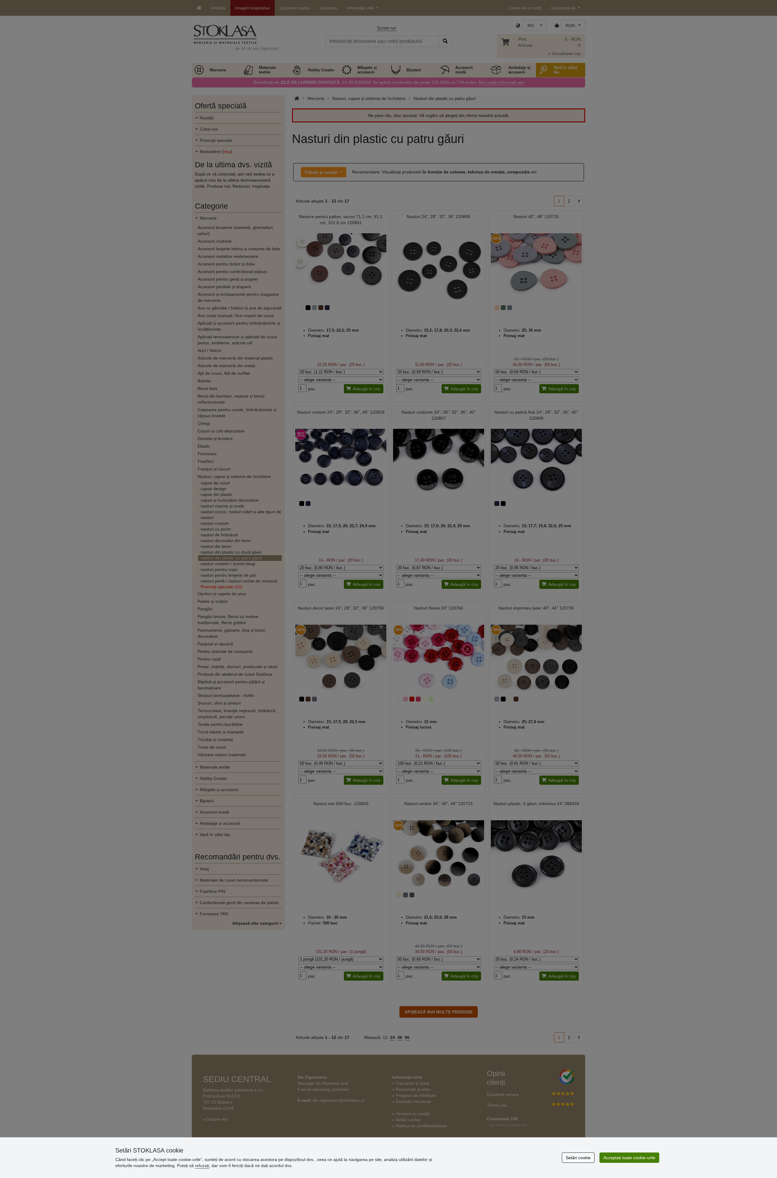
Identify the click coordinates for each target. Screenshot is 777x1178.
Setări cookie (578, 1157)
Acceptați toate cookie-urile (629, 1157)
